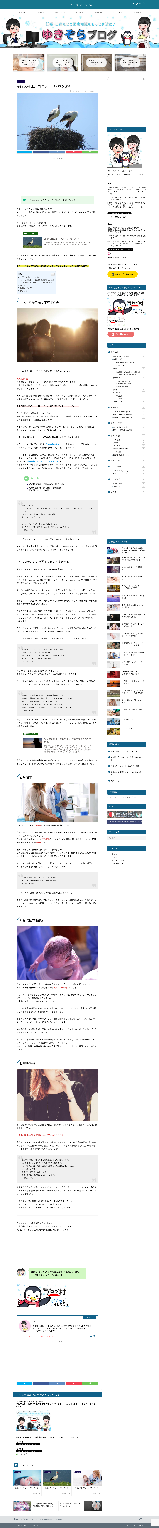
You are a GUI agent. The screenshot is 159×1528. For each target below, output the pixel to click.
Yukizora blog (79, 4)
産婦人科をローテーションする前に (125, 751)
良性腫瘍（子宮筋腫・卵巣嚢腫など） (129, 372)
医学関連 (41, 12)
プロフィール (117, 12)
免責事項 (35, 1525)
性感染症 (128, 390)
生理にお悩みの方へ (123, 381)
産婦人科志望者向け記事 (128, 417)
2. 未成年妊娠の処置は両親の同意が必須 (36, 283)
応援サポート (128, 483)
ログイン (113, 854)
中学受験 (128, 440)
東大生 (128, 443)
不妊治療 (119, 396)
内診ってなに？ (117, 781)
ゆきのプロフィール (128, 474)
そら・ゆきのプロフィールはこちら (123, 264)
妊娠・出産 (128, 359)
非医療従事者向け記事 (128, 412)
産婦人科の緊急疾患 (128, 356)
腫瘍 (128, 368)
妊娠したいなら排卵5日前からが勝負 (125, 766)
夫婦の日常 (99, 12)
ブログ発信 (128, 486)
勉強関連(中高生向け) (128, 448)
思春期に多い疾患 (122, 386)
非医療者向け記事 (128, 427)
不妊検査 (119, 398)
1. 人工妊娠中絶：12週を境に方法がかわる (38, 280)
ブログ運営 (127, 479)
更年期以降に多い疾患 (123, 384)
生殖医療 (128, 392)
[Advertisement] (57, 176)
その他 (127, 492)
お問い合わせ (136, 12)
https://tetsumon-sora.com (41, 1336)
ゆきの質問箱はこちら (118, 257)
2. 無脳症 (22, 285)
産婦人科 (22, 12)
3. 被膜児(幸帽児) (25, 288)
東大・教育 (79, 12)
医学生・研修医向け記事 (128, 414)
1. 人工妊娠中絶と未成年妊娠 (30, 277)
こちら (120, 797)
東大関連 (128, 445)
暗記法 (118, 452)
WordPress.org (116, 863)
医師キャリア (60, 12)
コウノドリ (21, 81)
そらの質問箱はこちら (118, 217)
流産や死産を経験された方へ (126, 362)
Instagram (114, 254)
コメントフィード (117, 860)
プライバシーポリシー (22, 1525)
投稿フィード (115, 857)
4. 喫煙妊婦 (23, 291)
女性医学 (128, 378)
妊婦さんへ (120, 365)
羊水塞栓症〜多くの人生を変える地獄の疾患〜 (127, 758)
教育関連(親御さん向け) (128, 455)
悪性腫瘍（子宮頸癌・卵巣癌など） (128, 374)
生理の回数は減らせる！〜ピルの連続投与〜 (126, 773)
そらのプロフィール (128, 471)
